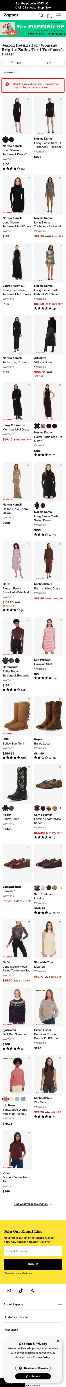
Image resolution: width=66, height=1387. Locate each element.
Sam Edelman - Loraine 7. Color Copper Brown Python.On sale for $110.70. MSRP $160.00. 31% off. (17, 879)
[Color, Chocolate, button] (43, 505)
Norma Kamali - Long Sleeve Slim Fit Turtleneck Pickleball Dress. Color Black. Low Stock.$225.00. (48, 133)
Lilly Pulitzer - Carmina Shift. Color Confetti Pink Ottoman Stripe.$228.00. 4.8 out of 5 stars (48, 654)
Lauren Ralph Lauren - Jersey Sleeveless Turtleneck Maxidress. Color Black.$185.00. (17, 277)
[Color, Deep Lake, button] (23, 1099)
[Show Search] (41, 15)
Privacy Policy (41, 1357)
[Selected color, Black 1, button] (5, 140)
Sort (49, 63)
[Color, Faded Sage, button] (17, 1099)
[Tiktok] (21, 1291)
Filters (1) (19, 63)
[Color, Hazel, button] (11, 661)
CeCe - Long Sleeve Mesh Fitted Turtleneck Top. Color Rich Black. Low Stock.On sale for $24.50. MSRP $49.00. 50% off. (17, 951)
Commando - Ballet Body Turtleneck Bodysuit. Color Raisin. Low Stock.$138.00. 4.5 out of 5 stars (17, 654)
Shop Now (44, 7)
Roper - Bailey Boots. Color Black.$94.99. (17, 801)
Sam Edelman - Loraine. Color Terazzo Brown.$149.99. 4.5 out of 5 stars (48, 879)
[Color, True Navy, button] (55, 426)
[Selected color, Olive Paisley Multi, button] (37, 808)
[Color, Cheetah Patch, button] (43, 426)
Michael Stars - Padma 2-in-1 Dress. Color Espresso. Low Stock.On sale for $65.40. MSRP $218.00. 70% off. (48, 576)
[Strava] (33, 1291)
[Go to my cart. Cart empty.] (50, 15)
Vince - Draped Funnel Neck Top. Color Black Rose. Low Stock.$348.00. (17, 1161)
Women (8, 72)
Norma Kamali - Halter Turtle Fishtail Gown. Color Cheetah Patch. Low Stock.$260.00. (17, 499)
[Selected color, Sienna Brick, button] (5, 1099)
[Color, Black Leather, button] (49, 888)
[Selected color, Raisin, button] (5, 661)
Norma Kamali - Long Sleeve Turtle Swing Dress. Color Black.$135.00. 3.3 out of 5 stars (48, 499)
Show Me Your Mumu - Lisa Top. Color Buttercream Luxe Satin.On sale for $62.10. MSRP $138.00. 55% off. (48, 951)
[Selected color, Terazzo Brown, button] (37, 888)
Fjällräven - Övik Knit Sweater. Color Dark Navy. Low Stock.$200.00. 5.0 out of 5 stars (17, 1019)
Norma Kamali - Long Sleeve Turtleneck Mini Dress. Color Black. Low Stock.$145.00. (17, 206)
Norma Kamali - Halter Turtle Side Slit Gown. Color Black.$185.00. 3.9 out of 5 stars (48, 419)
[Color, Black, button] (11, 140)
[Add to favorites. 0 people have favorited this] (28, 98)
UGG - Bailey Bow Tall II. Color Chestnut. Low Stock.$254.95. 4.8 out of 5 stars (17, 728)
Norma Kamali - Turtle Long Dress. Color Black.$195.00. (17, 346)
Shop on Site (36, 33)
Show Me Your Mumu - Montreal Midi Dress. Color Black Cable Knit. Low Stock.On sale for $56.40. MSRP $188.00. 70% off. (17, 419)
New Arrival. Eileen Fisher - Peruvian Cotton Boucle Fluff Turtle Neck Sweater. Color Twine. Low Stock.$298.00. (48, 1019)
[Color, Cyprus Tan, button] (55, 888)
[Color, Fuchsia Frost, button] (43, 808)
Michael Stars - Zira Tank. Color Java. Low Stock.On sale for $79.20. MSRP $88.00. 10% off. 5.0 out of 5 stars (48, 1090)
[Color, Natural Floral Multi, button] (49, 808)
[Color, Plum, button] (49, 426)
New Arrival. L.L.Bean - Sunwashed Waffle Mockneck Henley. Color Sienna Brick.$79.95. (17, 1090)
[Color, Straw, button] (11, 1099)
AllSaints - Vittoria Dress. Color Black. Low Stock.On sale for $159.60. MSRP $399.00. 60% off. (48, 346)
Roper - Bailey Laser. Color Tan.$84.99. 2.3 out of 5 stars (48, 728)
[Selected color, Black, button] (37, 426)
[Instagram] (9, 1291)
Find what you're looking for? (31, 1203)
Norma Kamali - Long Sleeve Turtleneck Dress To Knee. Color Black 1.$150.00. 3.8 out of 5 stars (17, 133)
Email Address (17, 1251)
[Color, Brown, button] (11, 808)
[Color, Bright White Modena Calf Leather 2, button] (43, 888)
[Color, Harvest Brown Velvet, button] (55, 808)
